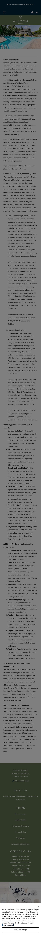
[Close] (38, 906)
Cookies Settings (20, 930)
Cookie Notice (8, 925)
